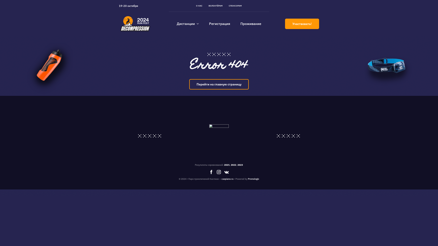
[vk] (226, 172)
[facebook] (211, 172)
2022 (233, 164)
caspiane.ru (228, 178)
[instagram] (219, 172)
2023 (240, 164)
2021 (227, 164)
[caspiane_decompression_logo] (135, 16)
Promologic (253, 178)
